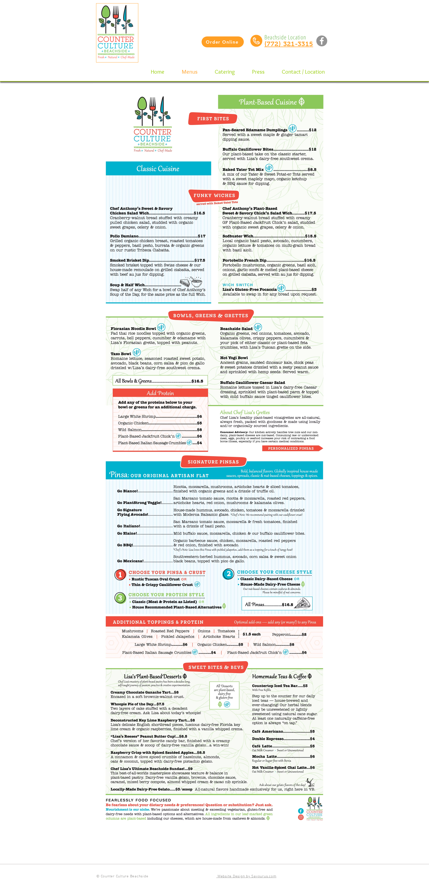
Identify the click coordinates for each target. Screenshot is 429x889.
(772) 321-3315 (288, 43)
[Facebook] (321, 40)
